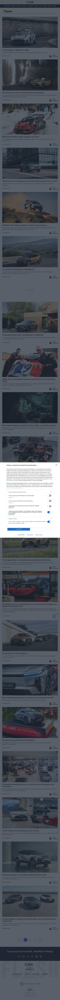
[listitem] (30, 492)
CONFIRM (19, 529)
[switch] (49, 495)
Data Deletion (21, 534)
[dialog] (30, 500)
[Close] (56, 465)
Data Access (30, 534)
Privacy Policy (38, 534)
